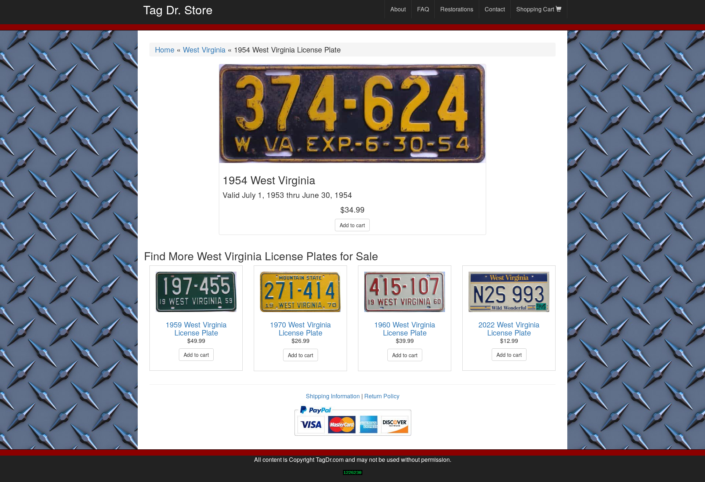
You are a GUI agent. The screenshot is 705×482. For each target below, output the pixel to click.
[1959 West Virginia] (196, 292)
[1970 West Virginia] (300, 292)
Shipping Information (333, 396)
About (398, 9)
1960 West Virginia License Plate (404, 328)
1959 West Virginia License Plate (196, 328)
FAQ (423, 9)
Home (164, 49)
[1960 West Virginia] (404, 292)
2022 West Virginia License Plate (508, 328)
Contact (495, 9)
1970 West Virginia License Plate (300, 328)
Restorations (456, 9)
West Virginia (204, 49)
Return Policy (382, 396)
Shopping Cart (536, 9)
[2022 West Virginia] (509, 292)
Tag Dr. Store (178, 9)
